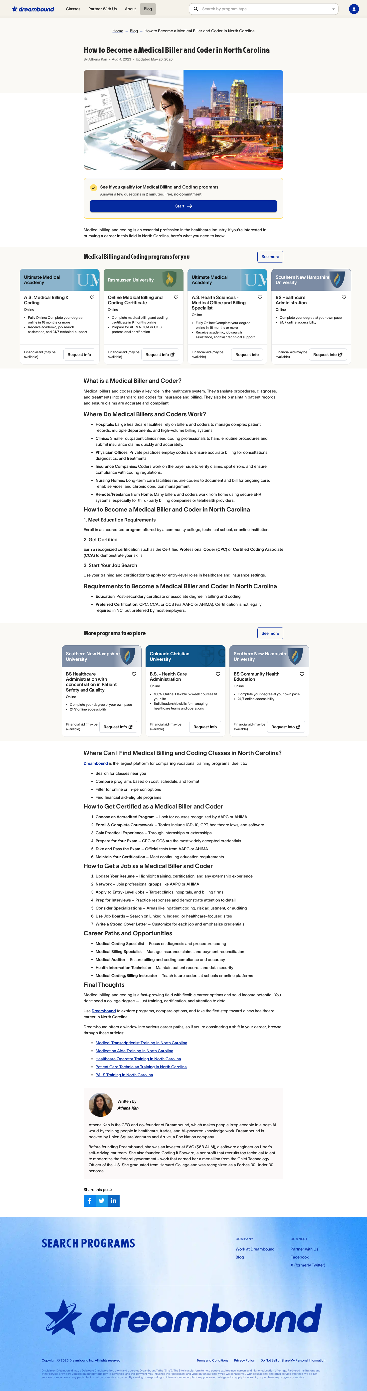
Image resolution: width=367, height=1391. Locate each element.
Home (118, 30)
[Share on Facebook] (90, 1201)
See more (270, 256)
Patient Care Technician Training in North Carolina (141, 1066)
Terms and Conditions (212, 1360)
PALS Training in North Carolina (124, 1074)
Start (179, 206)
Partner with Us (304, 1249)
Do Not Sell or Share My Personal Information (293, 1360)
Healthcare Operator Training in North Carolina (138, 1058)
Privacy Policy (244, 1360)
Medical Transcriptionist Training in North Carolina (141, 1042)
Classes (73, 8)
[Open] (334, 9)
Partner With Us (102, 8)
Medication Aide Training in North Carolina (134, 1050)
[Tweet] (102, 1201)
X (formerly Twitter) (308, 1265)
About (130, 8)
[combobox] (270, 9)
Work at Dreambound (255, 1249)
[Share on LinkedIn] (114, 1201)
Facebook (300, 1257)
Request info (79, 354)
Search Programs (88, 1243)
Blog (148, 8)
